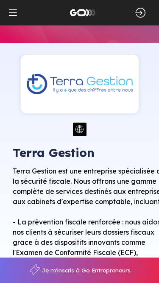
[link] (80, 270)
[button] (12, 12)
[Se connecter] (140, 12)
